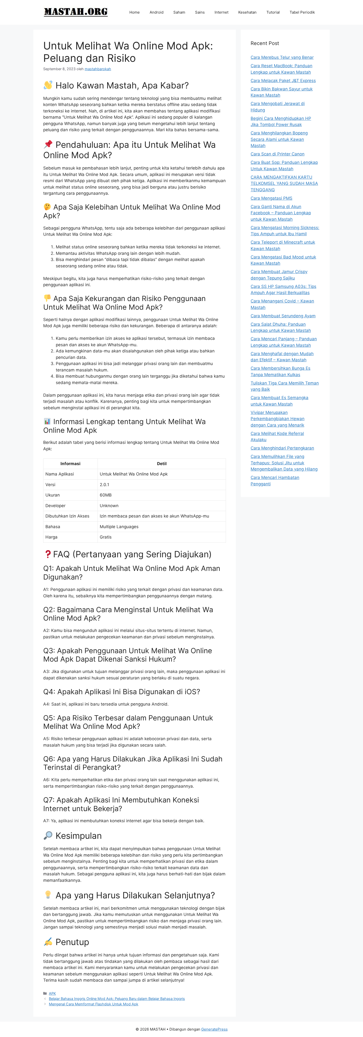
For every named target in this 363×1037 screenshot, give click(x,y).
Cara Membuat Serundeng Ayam (283, 315)
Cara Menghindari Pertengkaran (282, 448)
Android (156, 12)
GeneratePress (214, 1029)
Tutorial (273, 12)
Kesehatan (247, 12)
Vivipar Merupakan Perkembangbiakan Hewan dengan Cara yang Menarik (277, 419)
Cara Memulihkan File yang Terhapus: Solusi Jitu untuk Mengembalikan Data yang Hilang (284, 463)
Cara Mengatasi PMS (271, 198)
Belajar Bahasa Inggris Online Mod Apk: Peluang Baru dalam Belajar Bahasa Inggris (117, 998)
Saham (179, 12)
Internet (221, 12)
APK (52, 993)
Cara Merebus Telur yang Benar (282, 57)
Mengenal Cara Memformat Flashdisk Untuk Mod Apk (93, 1004)
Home (134, 12)
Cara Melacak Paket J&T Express (283, 80)
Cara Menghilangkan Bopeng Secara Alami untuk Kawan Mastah (279, 139)
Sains (200, 12)
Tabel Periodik (302, 12)
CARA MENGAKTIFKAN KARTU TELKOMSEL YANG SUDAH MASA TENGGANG (284, 183)
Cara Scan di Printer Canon (277, 153)
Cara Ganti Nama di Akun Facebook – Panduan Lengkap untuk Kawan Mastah (281, 213)
